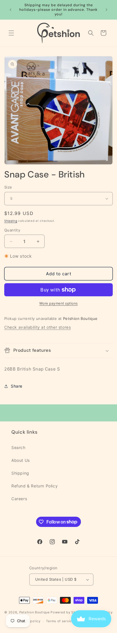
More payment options (58, 303)
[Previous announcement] (10, 9)
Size (8, 187)
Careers (19, 498)
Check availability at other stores (37, 327)
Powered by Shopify (67, 612)
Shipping (10, 220)
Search (18, 447)
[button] (11, 33)
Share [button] (16, 386)
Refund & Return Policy (34, 485)
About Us (20, 460)
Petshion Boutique (34, 612)
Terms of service (60, 621)
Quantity (12, 230)
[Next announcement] (106, 9)
